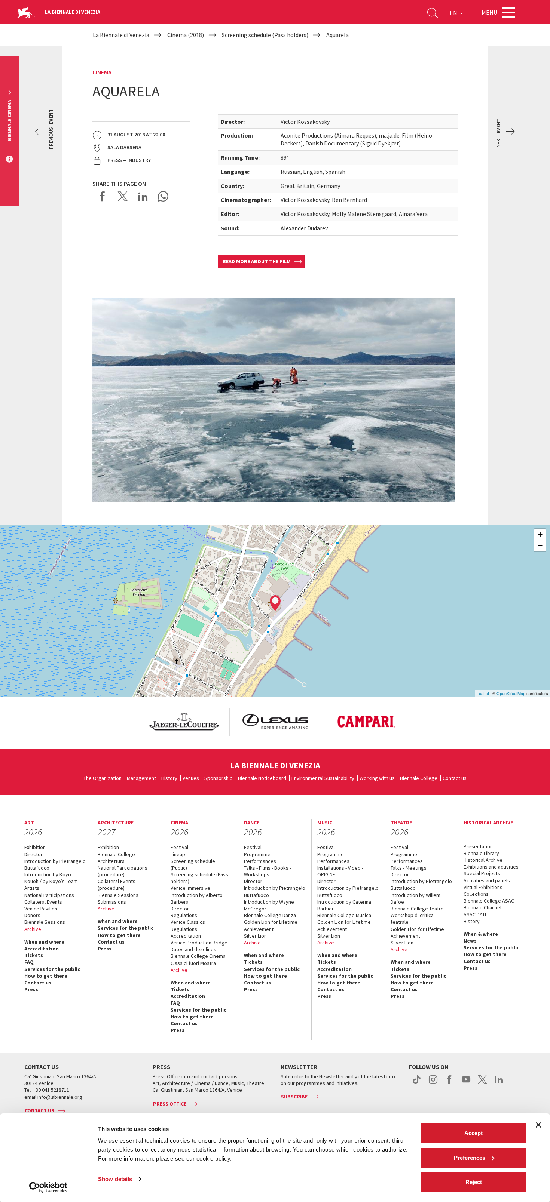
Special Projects (482, 873)
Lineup (178, 854)
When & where (481, 934)
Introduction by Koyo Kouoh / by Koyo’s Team (51, 878)
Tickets (33, 955)
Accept (473, 1133)
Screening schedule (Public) (193, 864)
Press (31, 989)
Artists (31, 888)
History (169, 778)
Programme (257, 854)
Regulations (184, 915)
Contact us (455, 778)
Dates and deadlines (193, 949)
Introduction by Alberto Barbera (197, 898)
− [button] (540, 545)
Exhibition (35, 847)
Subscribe (294, 1096)
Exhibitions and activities (491, 866)
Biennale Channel (482, 907)
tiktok (416, 1083)
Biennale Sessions (44, 922)
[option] (183, 722)
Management (141, 778)
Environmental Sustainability (322, 778)
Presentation (478, 846)
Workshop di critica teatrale (412, 918)
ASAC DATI (475, 914)
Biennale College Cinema (198, 956)
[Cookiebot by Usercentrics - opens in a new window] (48, 1187)
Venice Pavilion (40, 908)
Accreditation (41, 948)
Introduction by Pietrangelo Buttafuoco (55, 864)
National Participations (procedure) (122, 871)
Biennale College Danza (270, 915)
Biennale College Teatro (417, 908)
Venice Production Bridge (199, 942)
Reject (473, 1182)
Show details (115, 1179)
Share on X (123, 196)
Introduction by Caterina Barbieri (344, 905)
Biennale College (418, 778)
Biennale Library (481, 853)
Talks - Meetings (409, 867)
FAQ (29, 962)
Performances (260, 861)
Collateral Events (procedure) (116, 884)
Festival (179, 847)
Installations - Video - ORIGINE (340, 871)
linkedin (499, 1083)
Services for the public (52, 969)
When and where (44, 941)
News (470, 940)
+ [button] (540, 534)
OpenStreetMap (510, 693)
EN (454, 12)
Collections (476, 894)
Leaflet (483, 693)
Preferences (469, 1158)
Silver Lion (255, 935)
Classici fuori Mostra (193, 963)
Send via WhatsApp (163, 196)
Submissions (112, 901)
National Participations (49, 895)
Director (33, 854)
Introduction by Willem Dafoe (415, 898)
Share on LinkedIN (143, 196)
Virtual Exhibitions (483, 887)
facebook (449, 1083)
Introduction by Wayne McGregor (269, 905)
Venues (191, 778)
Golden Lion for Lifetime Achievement (270, 925)
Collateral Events (43, 901)
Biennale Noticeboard (262, 778)
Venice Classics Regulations (188, 925)
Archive (32, 929)
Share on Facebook (102, 196)
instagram (433, 1083)
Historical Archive (483, 860)
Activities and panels (487, 880)
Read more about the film (257, 261)
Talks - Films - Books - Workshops (267, 871)
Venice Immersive (190, 888)
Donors (32, 915)
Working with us (377, 778)
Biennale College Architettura (116, 857)
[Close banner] (538, 1125)
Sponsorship (218, 778)
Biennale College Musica (344, 915)
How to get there (45, 975)
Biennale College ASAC (489, 900)
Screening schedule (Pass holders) (199, 878)
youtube (466, 1083)
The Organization (102, 778)
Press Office (169, 1103)
